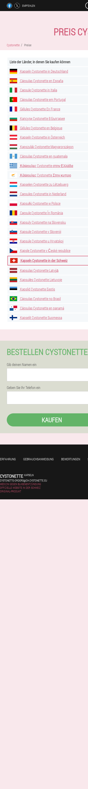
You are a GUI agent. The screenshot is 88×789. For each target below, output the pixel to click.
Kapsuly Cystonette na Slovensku (42, 222)
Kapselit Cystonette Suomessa (40, 317)
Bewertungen (70, 459)
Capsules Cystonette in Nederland (42, 193)
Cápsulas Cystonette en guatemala (43, 156)
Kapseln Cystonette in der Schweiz (43, 260)
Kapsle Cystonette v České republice (44, 250)
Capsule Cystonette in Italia (38, 90)
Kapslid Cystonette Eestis (37, 289)
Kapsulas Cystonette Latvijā (38, 270)
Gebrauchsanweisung (38, 459)
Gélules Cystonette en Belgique (40, 128)
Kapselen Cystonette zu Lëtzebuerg (43, 184)
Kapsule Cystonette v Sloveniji (40, 231)
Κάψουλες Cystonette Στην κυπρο (45, 175)
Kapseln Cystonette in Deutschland (43, 71)
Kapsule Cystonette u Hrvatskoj (41, 241)
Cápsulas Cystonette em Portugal (42, 99)
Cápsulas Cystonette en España (41, 80)
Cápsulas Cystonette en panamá (41, 308)
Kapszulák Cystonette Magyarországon (46, 146)
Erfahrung (8, 459)
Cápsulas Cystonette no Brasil (40, 298)
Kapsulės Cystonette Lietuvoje (40, 279)
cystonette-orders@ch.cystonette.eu (23, 480)
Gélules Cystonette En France (39, 109)
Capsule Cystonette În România (41, 212)
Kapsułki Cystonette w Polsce (39, 203)
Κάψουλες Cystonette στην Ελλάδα (46, 165)
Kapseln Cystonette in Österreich (42, 137)
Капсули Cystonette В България (42, 118)
